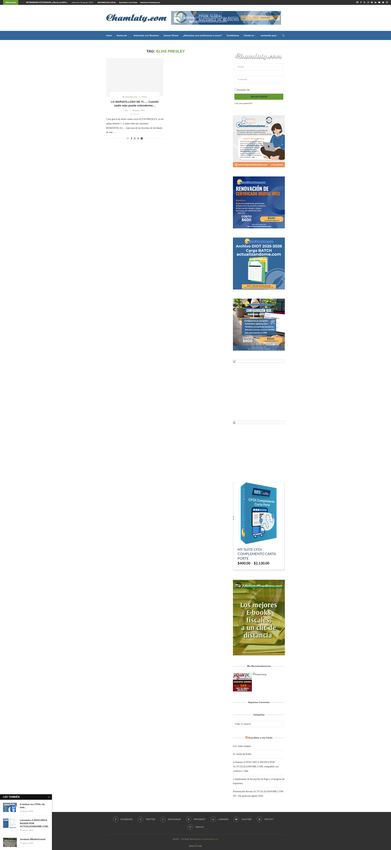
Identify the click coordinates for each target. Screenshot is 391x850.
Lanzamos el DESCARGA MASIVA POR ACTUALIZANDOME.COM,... (34, 823)
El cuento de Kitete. (242, 754)
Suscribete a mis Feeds (260, 737)
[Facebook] (360, 2)
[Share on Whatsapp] (138, 138)
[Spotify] (383, 2)
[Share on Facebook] (131, 138)
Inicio (109, 35)
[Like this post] (128, 138)
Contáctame (233, 35)
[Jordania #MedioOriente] (10, 842)
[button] (21, 2)
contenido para (268, 35)
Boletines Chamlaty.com (150, 2)
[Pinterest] (372, 2)
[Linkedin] (375, 2)
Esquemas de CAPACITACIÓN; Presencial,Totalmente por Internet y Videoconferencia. (63, 2)
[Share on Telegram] (142, 138)
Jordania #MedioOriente (33, 839)
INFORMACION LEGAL (107, 2)
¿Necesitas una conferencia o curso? (202, 35)
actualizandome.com (209, 839)
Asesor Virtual (171, 35)
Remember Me (243, 90)
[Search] (283, 35)
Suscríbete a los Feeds (128, 2)
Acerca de (122, 35)
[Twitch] (387, 2)
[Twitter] (364, 2)
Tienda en (249, 35)
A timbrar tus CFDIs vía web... (32, 806)
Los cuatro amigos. (242, 746)
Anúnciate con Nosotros (146, 35)
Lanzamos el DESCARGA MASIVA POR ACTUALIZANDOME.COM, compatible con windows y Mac (256, 766)
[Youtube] (379, 2)
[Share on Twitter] (135, 138)
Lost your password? (243, 103)
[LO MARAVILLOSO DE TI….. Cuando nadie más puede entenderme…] (134, 77)
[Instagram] (368, 2)
